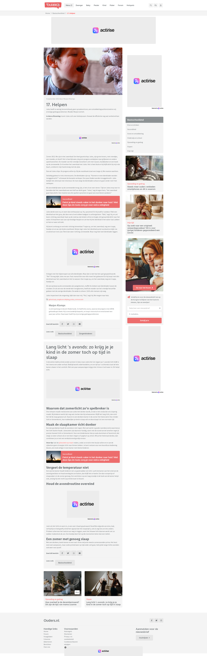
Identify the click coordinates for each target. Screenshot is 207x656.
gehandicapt (52, 299)
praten (72, 299)
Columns (47, 639)
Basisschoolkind (58, 13)
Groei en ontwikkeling (135, 134)
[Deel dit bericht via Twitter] (68, 324)
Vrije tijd (130, 151)
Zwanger (79, 5)
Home (47, 13)
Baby (88, 5)
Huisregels (68, 631)
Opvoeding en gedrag (54, 599)
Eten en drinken (133, 125)
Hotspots (130, 5)
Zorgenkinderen (85, 333)
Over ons (47, 647)
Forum (120, 5)
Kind (104, 5)
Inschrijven (143, 638)
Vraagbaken (48, 636)
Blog (77, 592)
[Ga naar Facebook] (152, 620)
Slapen (89, 599)
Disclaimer (68, 634)
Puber (112, 5)
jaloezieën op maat (66, 443)
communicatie (79, 299)
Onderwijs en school (134, 138)
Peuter (96, 5)
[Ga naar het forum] (155, 5)
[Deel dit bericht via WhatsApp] (74, 324)
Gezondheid (67, 199)
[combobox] (144, 308)
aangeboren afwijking (63, 299)
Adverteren (48, 642)
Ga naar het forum (143, 288)
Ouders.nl (51, 620)
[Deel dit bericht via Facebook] (62, 324)
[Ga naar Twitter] (156, 620)
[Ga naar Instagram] (161, 620)
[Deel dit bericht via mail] (79, 324)
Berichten (47, 644)
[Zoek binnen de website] (151, 5)
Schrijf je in (144, 320)
